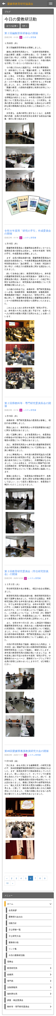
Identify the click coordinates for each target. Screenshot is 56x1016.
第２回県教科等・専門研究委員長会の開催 (27, 404)
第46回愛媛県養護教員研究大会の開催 (26, 751)
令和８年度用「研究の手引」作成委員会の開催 (27, 232)
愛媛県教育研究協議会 (20, 3)
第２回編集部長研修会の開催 (21, 33)
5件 (24, 25)
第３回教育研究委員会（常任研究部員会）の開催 (26, 572)
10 (7, 883)
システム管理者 (29, 37)
